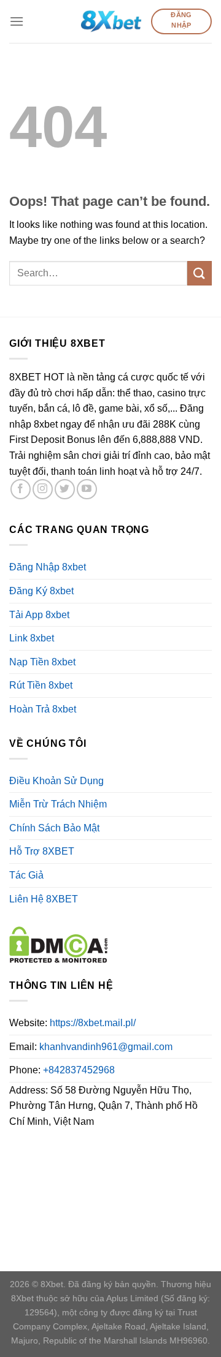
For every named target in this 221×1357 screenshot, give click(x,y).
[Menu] (16, 21)
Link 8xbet (31, 638)
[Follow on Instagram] (43, 489)
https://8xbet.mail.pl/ (93, 1023)
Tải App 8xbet (39, 615)
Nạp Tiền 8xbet (42, 662)
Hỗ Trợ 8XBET (41, 851)
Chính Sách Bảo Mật (54, 828)
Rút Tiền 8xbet (40, 685)
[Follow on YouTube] (87, 489)
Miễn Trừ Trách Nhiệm (58, 804)
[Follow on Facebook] (20, 489)
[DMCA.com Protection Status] (58, 944)
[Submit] (199, 273)
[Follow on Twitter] (65, 489)
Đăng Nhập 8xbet (47, 567)
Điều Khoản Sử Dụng (56, 781)
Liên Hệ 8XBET (43, 899)
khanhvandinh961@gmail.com (106, 1046)
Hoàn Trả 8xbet (42, 709)
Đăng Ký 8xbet (41, 591)
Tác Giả (26, 875)
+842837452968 (79, 1070)
